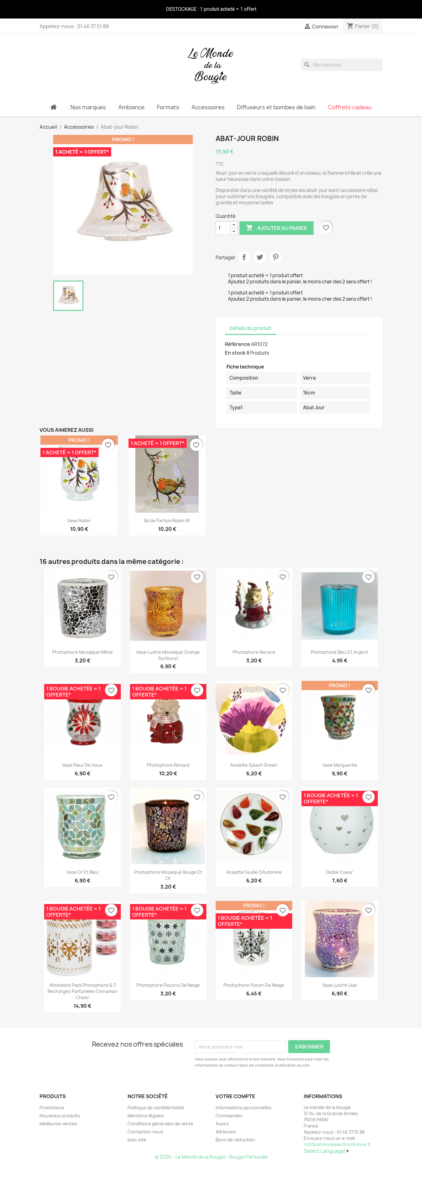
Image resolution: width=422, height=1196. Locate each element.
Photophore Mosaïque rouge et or (168, 875)
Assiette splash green (253, 765)
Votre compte (235, 1096)
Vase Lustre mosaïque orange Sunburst (168, 655)
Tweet (260, 257)
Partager (244, 257)
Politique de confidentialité (156, 1108)
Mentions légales (146, 1116)
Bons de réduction (235, 1140)
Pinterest (275, 257)
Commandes (229, 1116)
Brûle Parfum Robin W (167, 520)
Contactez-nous (145, 1132)
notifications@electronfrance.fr (337, 1144)
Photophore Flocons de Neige (168, 985)
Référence (237, 344)
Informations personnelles (244, 1108)
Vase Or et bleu (82, 872)
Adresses (226, 1132)
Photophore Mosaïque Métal (82, 652)
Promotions (52, 1108)
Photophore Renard (254, 652)
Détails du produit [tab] (251, 328)
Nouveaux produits (60, 1116)
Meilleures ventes (58, 1124)
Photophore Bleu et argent (339, 652)
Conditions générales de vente (160, 1124)
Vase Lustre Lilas (339, 985)
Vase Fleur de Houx (82, 765)
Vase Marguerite (339, 765)
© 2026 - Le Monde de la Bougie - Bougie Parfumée (211, 1157)
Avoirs (222, 1124)
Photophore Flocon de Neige (253, 985)
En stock (235, 353)
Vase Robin (79, 520)
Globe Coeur (339, 872)
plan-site (137, 1140)
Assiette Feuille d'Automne (254, 872)
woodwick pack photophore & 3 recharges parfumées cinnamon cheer (82, 991)
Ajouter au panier (276, 227)
